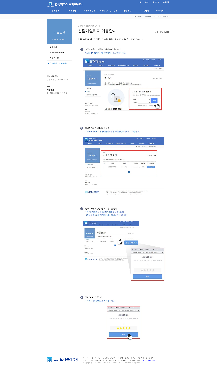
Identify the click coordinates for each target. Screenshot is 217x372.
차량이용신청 (89, 11)
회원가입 (156, 2)
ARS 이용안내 (55, 58)
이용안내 (72, 11)
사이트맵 (166, 2)
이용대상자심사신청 (108, 11)
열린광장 (127, 11)
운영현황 (55, 11)
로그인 (147, 2)
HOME (139, 16)
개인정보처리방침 (149, 360)
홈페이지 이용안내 (57, 52)
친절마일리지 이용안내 (161, 16)
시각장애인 (144, 11)
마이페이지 (161, 11)
